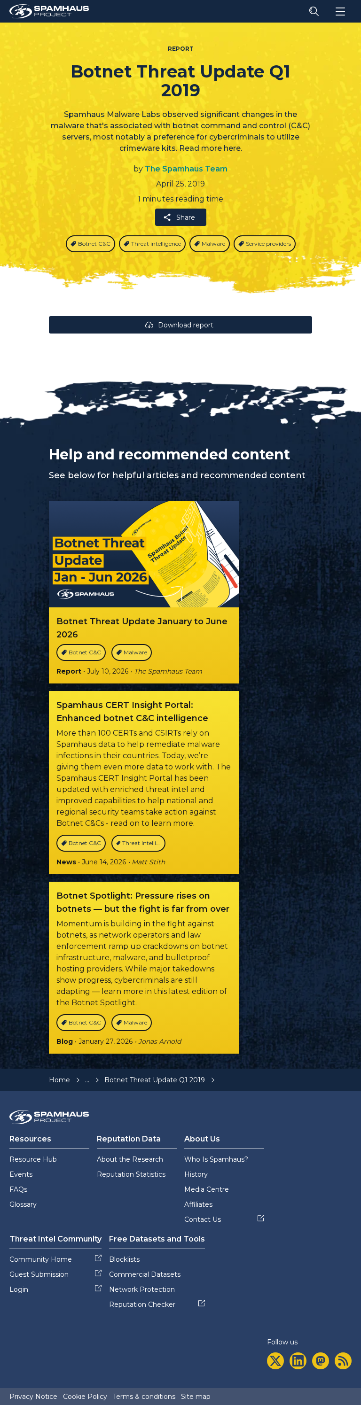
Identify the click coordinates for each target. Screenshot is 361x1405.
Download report (185, 325)
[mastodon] (320, 1360)
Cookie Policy (85, 1396)
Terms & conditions (144, 1396)
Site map (196, 1396)
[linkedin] (298, 1360)
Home (59, 1080)
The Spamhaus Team (186, 168)
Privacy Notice (33, 1396)
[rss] (343, 1360)
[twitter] (275, 1360)
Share (185, 217)
